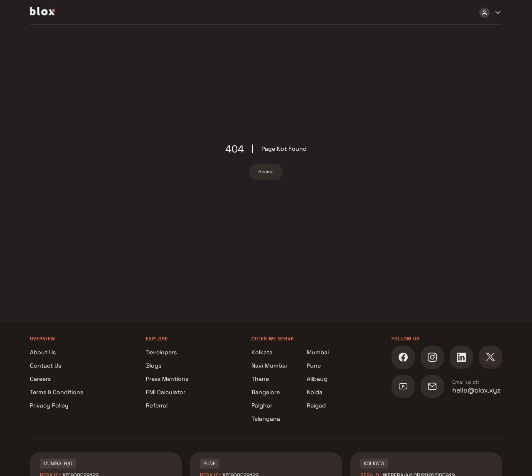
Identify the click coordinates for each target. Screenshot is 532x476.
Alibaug (317, 379)
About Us (43, 352)
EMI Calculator (165, 392)
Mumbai (318, 352)
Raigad (316, 405)
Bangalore (265, 392)
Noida (315, 392)
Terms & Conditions (56, 392)
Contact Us (45, 365)
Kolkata (262, 352)
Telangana (265, 418)
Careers (40, 379)
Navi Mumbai (269, 365)
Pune (314, 365)
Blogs (153, 365)
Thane (260, 379)
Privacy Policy (49, 405)
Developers (161, 352)
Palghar (261, 405)
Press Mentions (167, 379)
